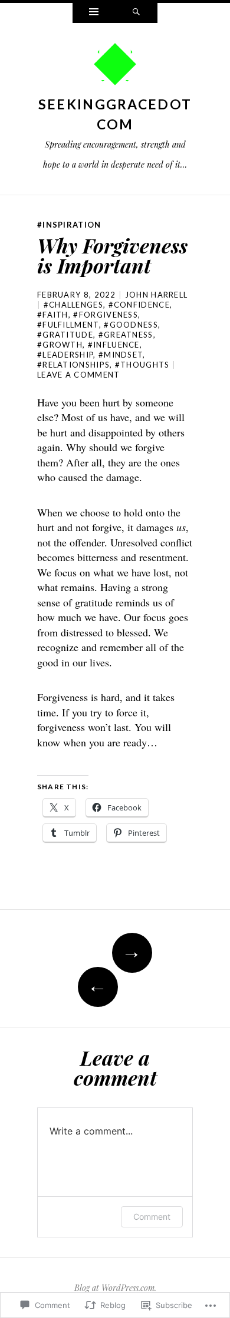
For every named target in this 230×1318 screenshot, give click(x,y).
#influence (114, 344)
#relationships (73, 364)
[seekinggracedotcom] (115, 67)
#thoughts (142, 364)
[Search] (136, 13)
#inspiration (69, 224)
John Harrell (156, 294)
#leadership (65, 354)
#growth (60, 344)
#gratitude (65, 334)
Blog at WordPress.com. (115, 1287)
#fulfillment (68, 324)
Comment (151, 1217)
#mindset (120, 354)
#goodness (131, 324)
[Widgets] (94, 13)
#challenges (73, 304)
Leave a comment (78, 374)
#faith (52, 314)
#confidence (139, 304)
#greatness (125, 334)
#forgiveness (105, 314)
